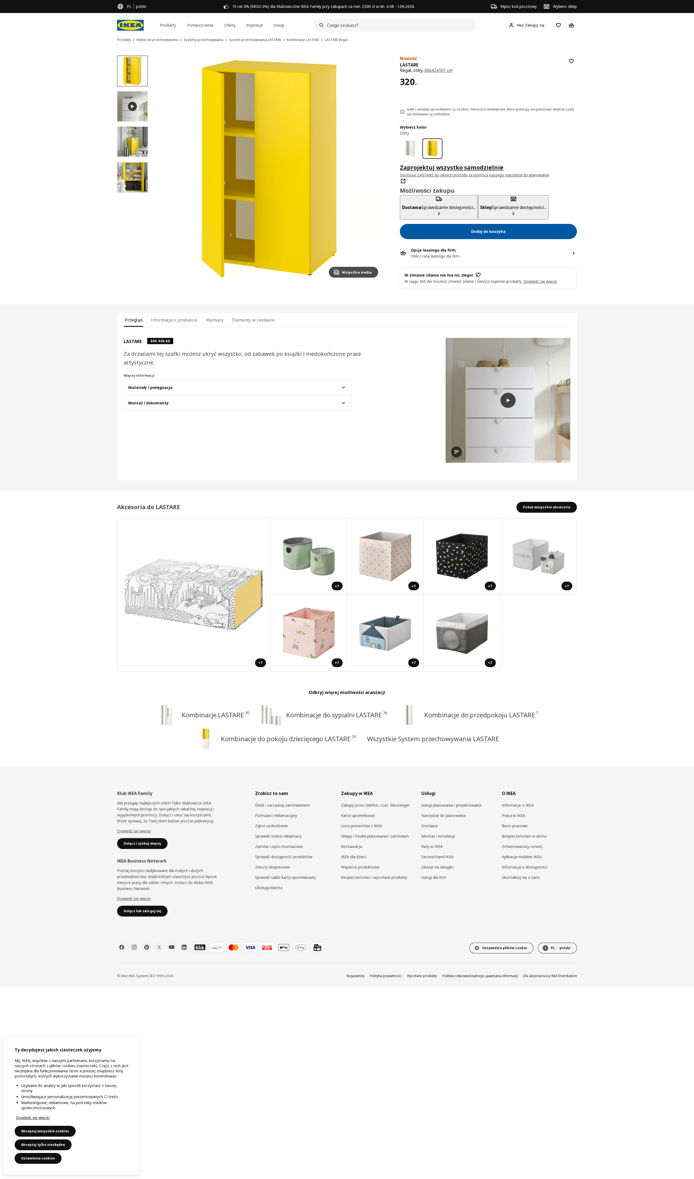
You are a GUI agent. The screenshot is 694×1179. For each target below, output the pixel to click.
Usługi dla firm (433, 877)
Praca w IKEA (513, 815)
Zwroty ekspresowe (272, 867)
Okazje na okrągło (437, 867)
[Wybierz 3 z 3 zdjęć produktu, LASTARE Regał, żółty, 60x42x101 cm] (132, 177)
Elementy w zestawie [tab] (253, 320)
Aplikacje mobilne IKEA (522, 856)
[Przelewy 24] (216, 947)
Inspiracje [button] (254, 25)
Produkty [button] (168, 25)
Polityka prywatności (385, 976)
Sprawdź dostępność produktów (283, 856)
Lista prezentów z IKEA (361, 825)
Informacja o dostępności (524, 867)
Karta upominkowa (358, 815)
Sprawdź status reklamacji (278, 836)
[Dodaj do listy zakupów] (571, 61)
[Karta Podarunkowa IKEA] (317, 947)
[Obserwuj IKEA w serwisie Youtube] (171, 947)
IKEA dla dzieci (353, 856)
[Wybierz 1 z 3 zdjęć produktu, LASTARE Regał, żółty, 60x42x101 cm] (132, 71)
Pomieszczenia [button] (200, 25)
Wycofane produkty (422, 976)
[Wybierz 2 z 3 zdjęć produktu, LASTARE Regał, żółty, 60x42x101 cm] (132, 141)
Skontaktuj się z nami (521, 877)
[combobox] (393, 25)
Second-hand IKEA (437, 856)
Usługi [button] (279, 25)
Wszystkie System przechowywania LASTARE (433, 738)
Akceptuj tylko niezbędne (43, 1144)
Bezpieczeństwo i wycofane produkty (374, 877)
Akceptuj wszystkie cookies (45, 1131)
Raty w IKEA (432, 846)
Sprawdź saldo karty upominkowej (285, 877)
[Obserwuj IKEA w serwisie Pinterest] (146, 947)
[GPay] (300, 947)
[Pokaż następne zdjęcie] (371, 168)
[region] (269, 169)
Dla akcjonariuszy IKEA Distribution (550, 976)
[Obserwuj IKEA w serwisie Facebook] (121, 947)
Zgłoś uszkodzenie (271, 825)
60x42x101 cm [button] (438, 70)
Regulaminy (356, 976)
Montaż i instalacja (438, 836)
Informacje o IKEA (518, 805)
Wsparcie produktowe (360, 867)
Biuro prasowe (515, 825)
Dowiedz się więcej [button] (540, 281)
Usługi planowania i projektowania (451, 805)
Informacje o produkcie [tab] (174, 320)
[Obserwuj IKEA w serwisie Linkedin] (184, 947)
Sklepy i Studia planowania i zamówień (375, 836)
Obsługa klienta (268, 887)
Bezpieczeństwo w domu (524, 836)
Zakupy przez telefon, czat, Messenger (375, 805)
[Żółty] (432, 148)
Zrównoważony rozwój (522, 846)
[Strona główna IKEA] (130, 25)
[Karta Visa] (250, 947)
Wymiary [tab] (215, 320)
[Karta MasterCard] (233, 947)
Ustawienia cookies (38, 1158)
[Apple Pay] (284, 947)
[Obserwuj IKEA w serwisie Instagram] (134, 947)
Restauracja (351, 846)
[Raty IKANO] (267, 947)
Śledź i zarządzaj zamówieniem (282, 805)
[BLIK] (200, 947)
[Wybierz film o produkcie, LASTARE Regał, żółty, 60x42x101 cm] (132, 106)
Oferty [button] (230, 25)
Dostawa (429, 825)
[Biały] (410, 148)
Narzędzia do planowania (443, 815)
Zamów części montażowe (279, 846)
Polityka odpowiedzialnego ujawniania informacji (480, 976)
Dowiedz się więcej (134, 830)
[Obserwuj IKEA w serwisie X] (159, 947)
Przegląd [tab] (133, 320)
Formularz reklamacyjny (276, 815)
